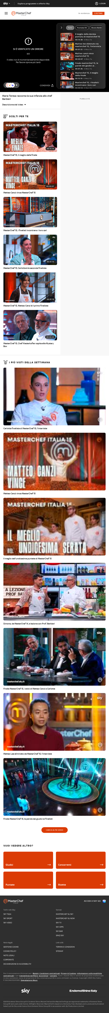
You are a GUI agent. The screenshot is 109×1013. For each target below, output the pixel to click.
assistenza (43, 976)
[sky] (25, 990)
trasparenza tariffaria (28, 976)
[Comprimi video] (62, 27)
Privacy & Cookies (68, 973)
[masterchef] (22, 13)
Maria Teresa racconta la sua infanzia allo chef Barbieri (27, 97)
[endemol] (83, 991)
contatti (53, 976)
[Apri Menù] (8, 13)
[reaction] (12, 85)
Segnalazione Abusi (29, 980)
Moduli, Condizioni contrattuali (46, 973)
